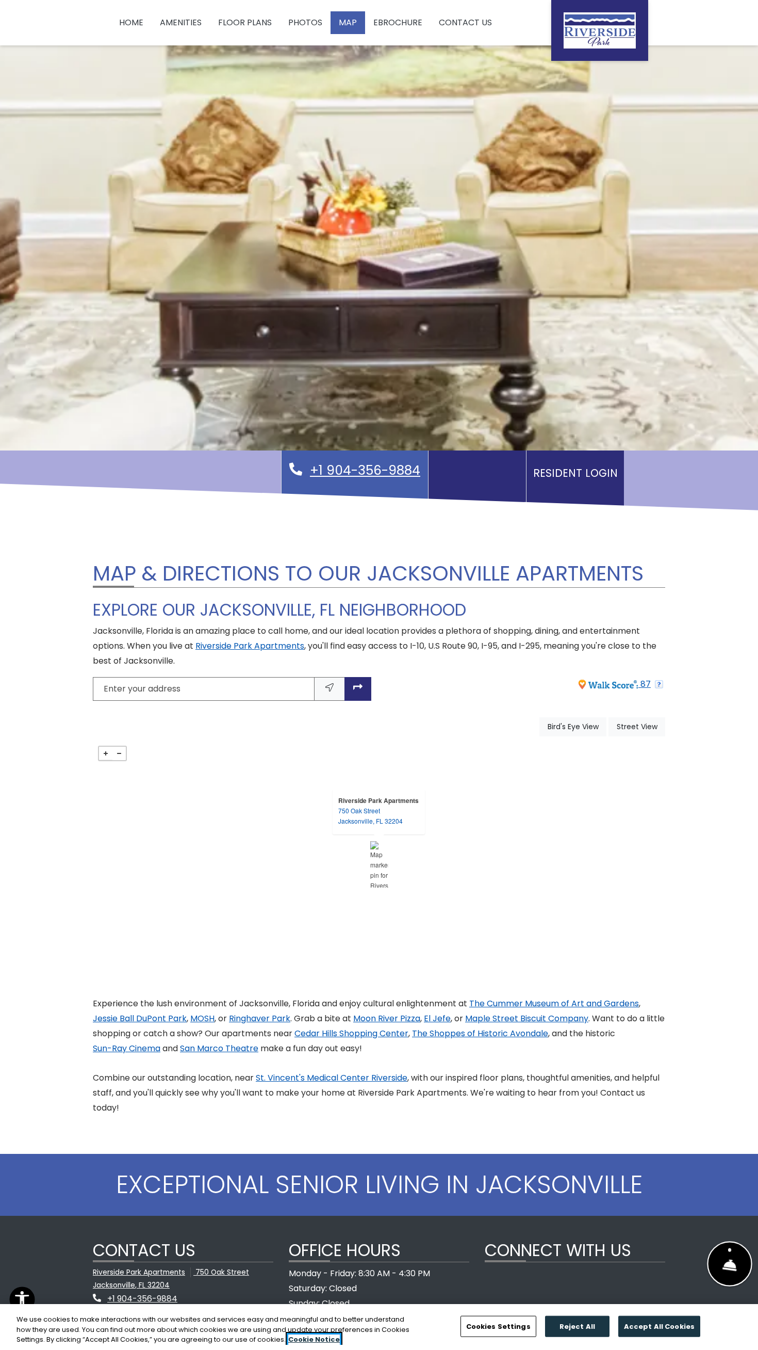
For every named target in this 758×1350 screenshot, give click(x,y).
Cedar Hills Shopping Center (351, 1033)
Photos (305, 22)
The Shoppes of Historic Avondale (480, 1033)
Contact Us (465, 22)
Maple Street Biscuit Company (526, 1018)
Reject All (577, 1326)
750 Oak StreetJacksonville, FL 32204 (370, 815)
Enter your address (142, 689)
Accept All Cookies (659, 1326)
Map (348, 22)
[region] (379, 1327)
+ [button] (105, 753)
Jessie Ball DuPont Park (140, 1018)
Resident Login (577, 472)
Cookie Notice (314, 1339)
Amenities (181, 22)
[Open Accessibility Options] (22, 1302)
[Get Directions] (357, 689)
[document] (379, 864)
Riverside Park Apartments (249, 646)
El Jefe (437, 1018)
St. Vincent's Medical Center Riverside (331, 1078)
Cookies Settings (498, 1326)
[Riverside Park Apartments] (379, 864)
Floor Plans (245, 22)
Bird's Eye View (577, 726)
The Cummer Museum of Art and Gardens (554, 1003)
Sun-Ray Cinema (126, 1048)
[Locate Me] (329, 689)
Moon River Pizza (386, 1018)
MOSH (202, 1018)
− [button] (119, 753)
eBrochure (397, 22)
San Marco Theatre (219, 1048)
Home (131, 22)
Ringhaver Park (259, 1018)
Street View (641, 726)
